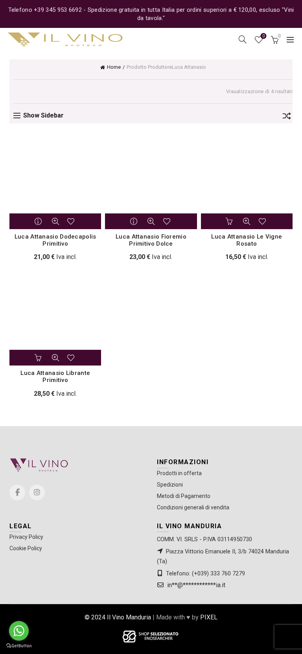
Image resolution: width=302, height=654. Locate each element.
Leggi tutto (39, 221)
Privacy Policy (26, 537)
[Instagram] (37, 492)
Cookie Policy (25, 548)
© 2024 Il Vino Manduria (118, 617)
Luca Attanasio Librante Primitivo (55, 376)
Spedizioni (170, 484)
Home (114, 67)
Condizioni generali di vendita (193, 507)
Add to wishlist (72, 221)
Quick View (55, 221)
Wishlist (263, 36)
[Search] (242, 39)
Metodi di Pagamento (183, 496)
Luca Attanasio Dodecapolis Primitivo (55, 240)
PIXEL (208, 617)
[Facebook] (17, 492)
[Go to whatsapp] (19, 631)
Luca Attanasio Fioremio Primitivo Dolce (151, 240)
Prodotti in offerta (179, 473)
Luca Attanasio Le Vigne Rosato (246, 240)
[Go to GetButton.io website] (18, 645)
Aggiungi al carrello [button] (230, 221)
